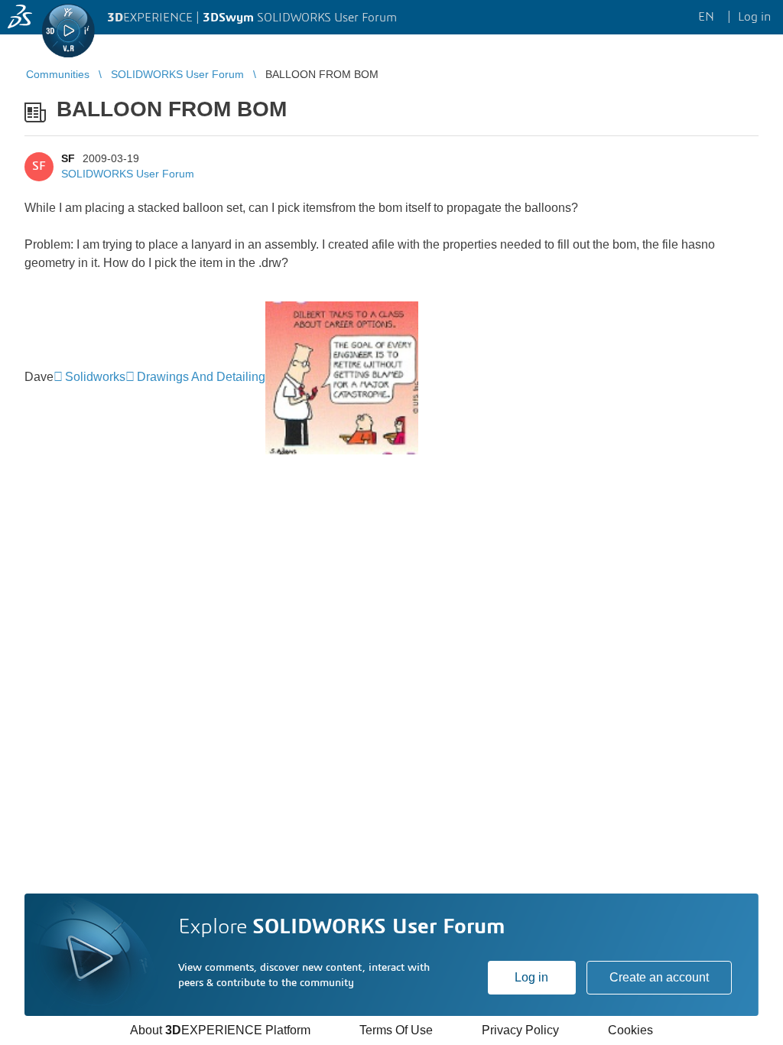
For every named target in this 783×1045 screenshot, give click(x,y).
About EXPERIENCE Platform (220, 1030)
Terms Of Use (396, 1030)
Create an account (659, 977)
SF (68, 158)
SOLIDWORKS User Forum (127, 174)
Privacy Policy (520, 1030)
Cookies (630, 1030)
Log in (531, 977)
